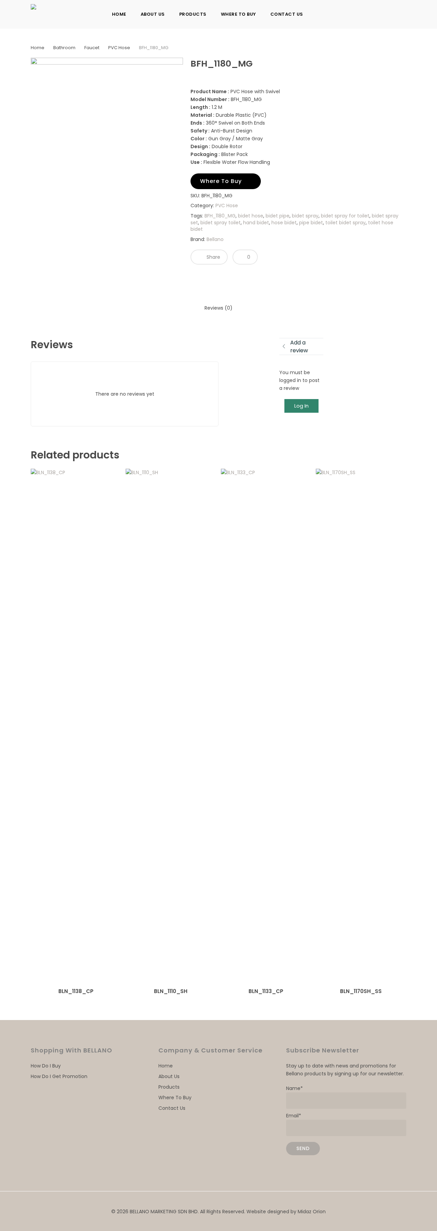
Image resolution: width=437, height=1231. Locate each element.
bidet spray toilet (220, 222)
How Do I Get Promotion (59, 1076)
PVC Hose (119, 47)
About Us (169, 1076)
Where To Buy (175, 1097)
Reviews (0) (218, 308)
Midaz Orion (312, 1211)
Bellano (215, 239)
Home (37, 47)
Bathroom (64, 47)
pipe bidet (311, 222)
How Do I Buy (46, 1065)
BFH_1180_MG (220, 215)
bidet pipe (278, 215)
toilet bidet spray (345, 222)
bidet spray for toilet (345, 215)
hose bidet (284, 222)
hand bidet (256, 222)
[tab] (218, 308)
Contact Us (171, 1108)
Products (169, 1087)
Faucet (91, 47)
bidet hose (250, 215)
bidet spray (305, 215)
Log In (301, 405)
